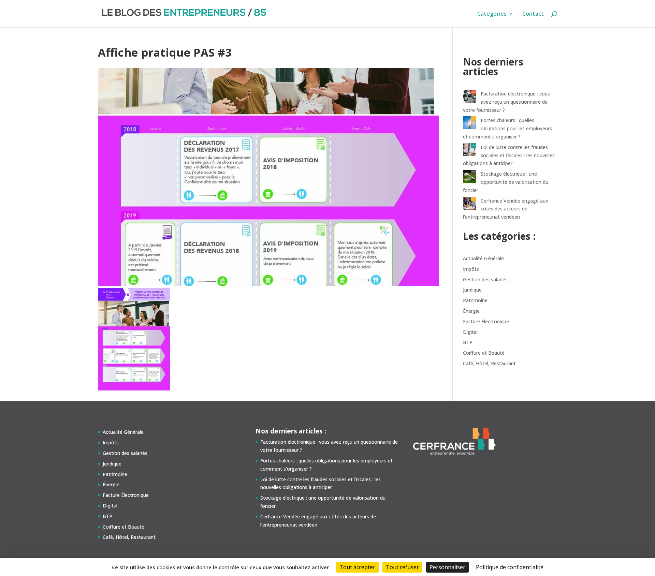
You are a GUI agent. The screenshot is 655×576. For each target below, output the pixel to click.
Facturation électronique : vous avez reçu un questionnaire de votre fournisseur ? (506, 101)
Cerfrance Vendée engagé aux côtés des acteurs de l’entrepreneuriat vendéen (505, 208)
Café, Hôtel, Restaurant (489, 363)
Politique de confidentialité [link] (509, 567)
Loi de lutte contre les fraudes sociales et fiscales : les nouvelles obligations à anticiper (509, 155)
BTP (467, 342)
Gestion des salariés (485, 279)
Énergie (471, 311)
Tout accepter (357, 567)
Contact (533, 14)
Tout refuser (402, 567)
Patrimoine (475, 300)
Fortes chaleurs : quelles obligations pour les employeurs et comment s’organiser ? (507, 128)
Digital (470, 332)
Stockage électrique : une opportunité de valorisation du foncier (505, 182)
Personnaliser (447, 567)
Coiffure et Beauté (484, 353)
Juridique (472, 289)
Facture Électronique (486, 321)
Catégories (492, 14)
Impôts (471, 269)
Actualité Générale (483, 258)
